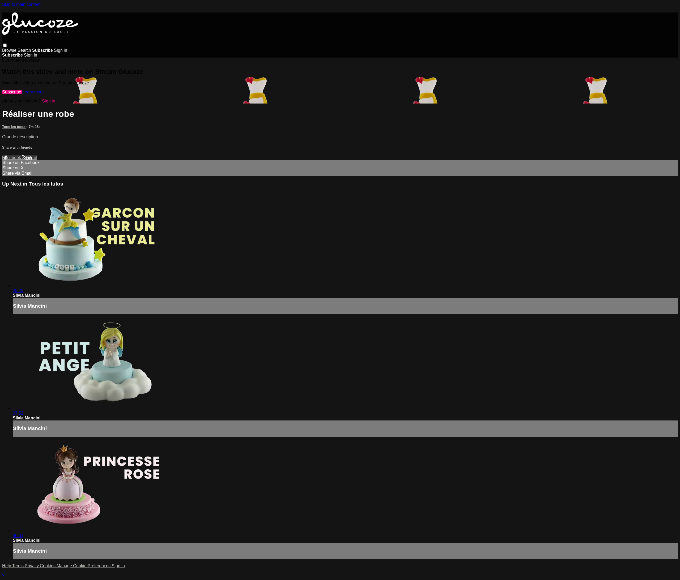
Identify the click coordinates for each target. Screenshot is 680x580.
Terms (18, 566)
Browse (10, 50)
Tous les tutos (14, 127)
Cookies (48, 566)
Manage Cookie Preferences (84, 566)
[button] (5, 45)
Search (25, 50)
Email (31, 157)
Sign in (60, 50)
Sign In (30, 55)
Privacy (32, 566)
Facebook (12, 157)
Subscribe (12, 92)
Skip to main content (21, 4)
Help (7, 566)
